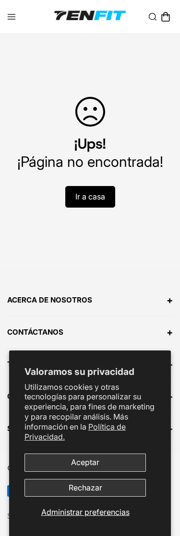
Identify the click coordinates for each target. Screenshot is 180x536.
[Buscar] (152, 17)
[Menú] (11, 17)
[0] (165, 16)
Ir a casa (90, 196)
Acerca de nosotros (90, 300)
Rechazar (85, 487)
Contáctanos (90, 332)
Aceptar (85, 462)
